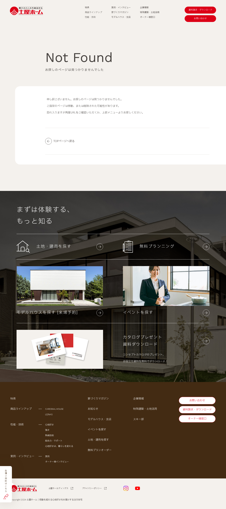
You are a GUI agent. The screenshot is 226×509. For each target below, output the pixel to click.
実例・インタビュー (22, 456)
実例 (47, 456)
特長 (13, 399)
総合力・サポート (53, 440)
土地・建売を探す (98, 440)
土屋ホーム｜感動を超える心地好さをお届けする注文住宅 (54, 499)
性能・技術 (17, 425)
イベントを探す (97, 430)
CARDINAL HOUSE (54, 409)
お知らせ (93, 409)
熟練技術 (49, 435)
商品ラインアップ (21, 409)
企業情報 (138, 399)
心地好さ (49, 424)
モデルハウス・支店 (99, 419)
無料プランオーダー (100, 450)
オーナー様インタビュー (57, 461)
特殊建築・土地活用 (145, 409)
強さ (47, 430)
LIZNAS (49, 414)
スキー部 (138, 419)
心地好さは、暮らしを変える (59, 446)
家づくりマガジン (98, 399)
